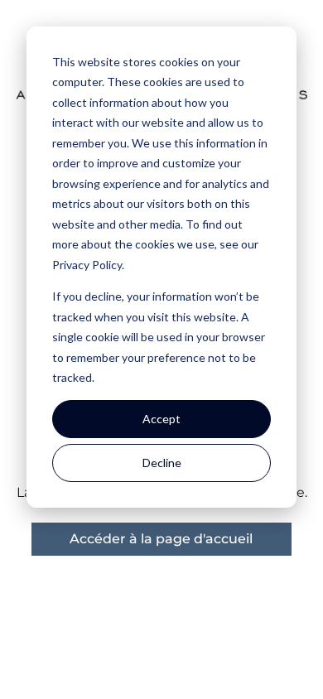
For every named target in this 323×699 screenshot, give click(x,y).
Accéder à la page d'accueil (161, 539)
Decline (161, 463)
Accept (161, 419)
